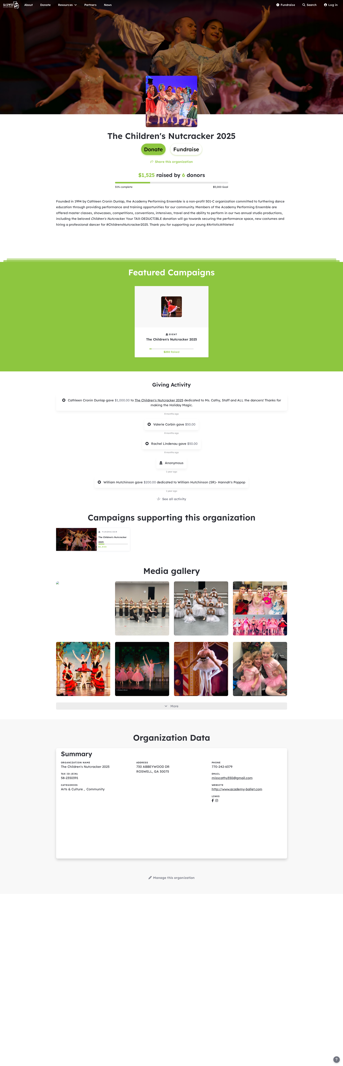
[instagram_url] (216, 800)
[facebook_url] (213, 800)
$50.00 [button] (190, 424)
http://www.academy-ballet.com (237, 789)
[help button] (336, 1059)
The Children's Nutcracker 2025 (159, 400)
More (174, 706)
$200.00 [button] (150, 482)
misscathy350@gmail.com (232, 778)
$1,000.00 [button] (123, 400)
